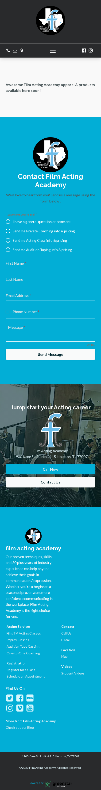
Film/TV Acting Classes (24, 633)
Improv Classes (18, 640)
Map (64, 656)
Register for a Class (21, 670)
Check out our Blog (20, 727)
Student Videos (73, 673)
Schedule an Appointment (26, 676)
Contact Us (50, 482)
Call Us (66, 633)
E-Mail (65, 640)
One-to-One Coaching (23, 653)
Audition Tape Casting (23, 646)
